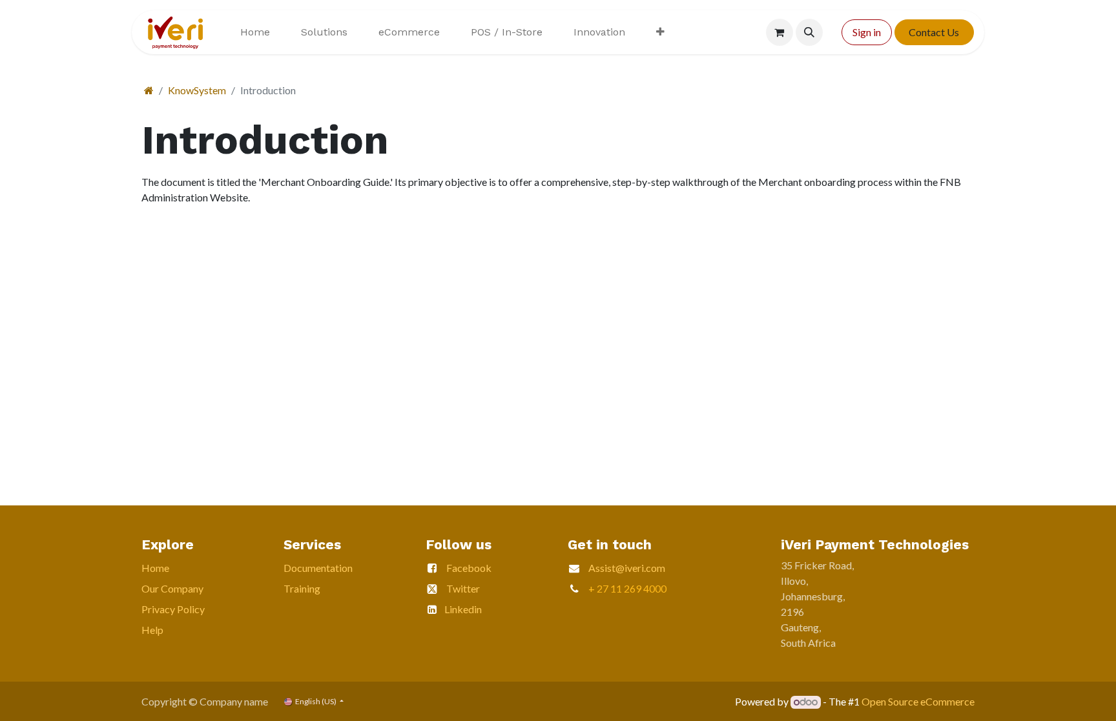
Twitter (463, 588)
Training (302, 588)
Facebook (468, 568)
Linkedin (463, 609)
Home (155, 568)
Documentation (318, 568)
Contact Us (934, 32)
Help (152, 630)
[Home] (149, 90)
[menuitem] (255, 32)
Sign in (866, 32)
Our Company (172, 588)
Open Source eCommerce (918, 701)
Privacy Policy (173, 609)
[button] (809, 32)
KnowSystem (197, 90)
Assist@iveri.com (626, 568)
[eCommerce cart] (779, 32)
